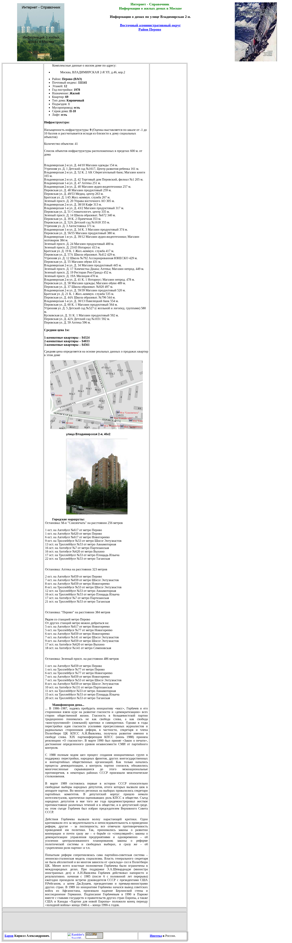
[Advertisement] (150, 42)
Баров (9, 935)
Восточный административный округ (150, 25)
